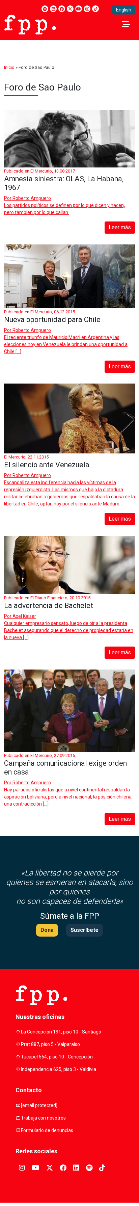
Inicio (9, 67)
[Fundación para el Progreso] (30, 24)
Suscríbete (85, 930)
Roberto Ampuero (31, 198)
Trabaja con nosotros (43, 1118)
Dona (47, 930)
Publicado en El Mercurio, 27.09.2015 (39, 755)
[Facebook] (61, 8)
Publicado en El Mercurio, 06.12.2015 (39, 311)
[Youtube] (78, 8)
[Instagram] (87, 8)
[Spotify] (44, 8)
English (123, 9)
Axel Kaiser (24, 616)
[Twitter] (70, 8)
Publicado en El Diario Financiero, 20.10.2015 (47, 597)
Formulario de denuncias (47, 1130)
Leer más (120, 227)
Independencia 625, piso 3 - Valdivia (58, 1069)
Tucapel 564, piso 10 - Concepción (57, 1056)
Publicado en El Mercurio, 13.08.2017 (39, 171)
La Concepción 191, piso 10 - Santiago (61, 1031)
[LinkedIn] (53, 8)
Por (27, 198)
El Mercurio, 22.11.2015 (26, 457)
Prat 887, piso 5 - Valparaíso (50, 1044)
